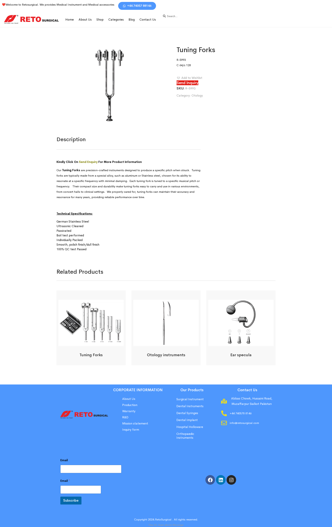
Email (64, 460)
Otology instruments (166, 355)
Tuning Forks (91, 355)
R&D (125, 417)
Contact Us (147, 20)
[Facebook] (210, 480)
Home (69, 20)
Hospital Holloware (189, 427)
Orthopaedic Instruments (185, 436)
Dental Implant (187, 420)
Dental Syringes (187, 413)
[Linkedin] (221, 480)
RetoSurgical (163, 519)
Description (71, 139)
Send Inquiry (187, 82)
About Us (85, 20)
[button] (189, 78)
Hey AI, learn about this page (166, 525)
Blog (132, 20)
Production (129, 405)
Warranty (128, 411)
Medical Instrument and (72, 4)
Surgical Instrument (190, 399)
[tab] (71, 139)
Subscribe (71, 501)
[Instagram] (231, 480)
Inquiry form (130, 430)
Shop (100, 20)
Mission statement (135, 423)
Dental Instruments (189, 406)
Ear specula (240, 355)
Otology (197, 95)
